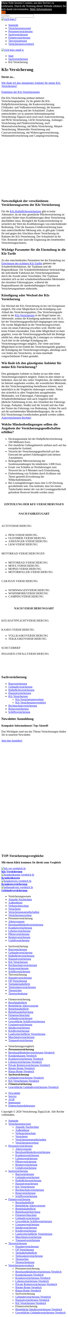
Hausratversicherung (19, 693)
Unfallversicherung (18, 940)
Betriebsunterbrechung (20, 1012)
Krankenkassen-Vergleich (22, 1055)
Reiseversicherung (18, 708)
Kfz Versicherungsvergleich (30, 702)
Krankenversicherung (20, 927)
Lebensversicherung (19, 930)
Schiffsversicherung (19, 711)
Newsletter (14, 1093)
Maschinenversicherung (21, 1037)
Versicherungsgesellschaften (23, 912)
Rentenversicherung (19, 937)
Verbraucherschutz (18, 905)
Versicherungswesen (19, 28)
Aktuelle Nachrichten (20, 899)
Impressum (14, 1102)
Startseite (13, 25)
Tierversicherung (17, 40)
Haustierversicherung (20, 977)
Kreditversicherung (18, 1030)
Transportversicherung (20, 1040)
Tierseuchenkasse (18, 993)
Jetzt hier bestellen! (11, 740)
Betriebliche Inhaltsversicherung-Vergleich (38, 1309)
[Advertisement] (34, 164)
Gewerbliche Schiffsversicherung (26, 1021)
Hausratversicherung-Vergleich (32, 1299)
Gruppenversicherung (20, 1024)
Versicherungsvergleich (21, 43)
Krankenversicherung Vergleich (25, 1058)
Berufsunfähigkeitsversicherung (25, 924)
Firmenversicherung (19, 37)
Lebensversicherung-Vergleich (25, 1061)
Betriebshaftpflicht (18, 1008)
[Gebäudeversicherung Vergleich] (17, 887)
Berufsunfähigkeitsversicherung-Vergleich (31, 1052)
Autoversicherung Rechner (16, 417)
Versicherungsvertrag (20, 915)
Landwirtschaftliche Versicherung (26, 1034)
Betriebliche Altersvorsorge (23, 1005)
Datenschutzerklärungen (21, 1105)
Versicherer (14, 908)
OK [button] (3, 12)
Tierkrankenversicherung (22, 987)
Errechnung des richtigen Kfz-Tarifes (21, 263)
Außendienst (15, 902)
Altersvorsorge (16, 921)
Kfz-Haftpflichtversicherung (25, 211)
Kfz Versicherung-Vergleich (23, 1080)
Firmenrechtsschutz (19, 1015)
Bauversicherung (17, 683)
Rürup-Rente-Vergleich (21, 1071)
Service (12, 1096)
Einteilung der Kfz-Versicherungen (20, 92)
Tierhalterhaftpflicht (19, 984)
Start (10, 55)
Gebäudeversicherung (20, 686)
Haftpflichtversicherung (21, 689)
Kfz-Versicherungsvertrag (29, 699)
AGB (11, 1099)
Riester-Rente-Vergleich (21, 1068)
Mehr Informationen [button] (41, 9)
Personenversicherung (20, 31)
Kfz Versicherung (18, 696)
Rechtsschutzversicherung (22, 705)
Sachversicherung (18, 34)
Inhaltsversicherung (19, 1027)
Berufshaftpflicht (17, 1002)
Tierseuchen (15, 990)
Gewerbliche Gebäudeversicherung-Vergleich (33, 1087)
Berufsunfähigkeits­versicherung (32, 1152)
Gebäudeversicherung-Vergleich (26, 1077)
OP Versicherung (17, 980)
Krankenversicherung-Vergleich (32, 1277)
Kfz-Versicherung (25, 315)
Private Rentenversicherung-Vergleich (29, 1065)
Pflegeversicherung (18, 934)
